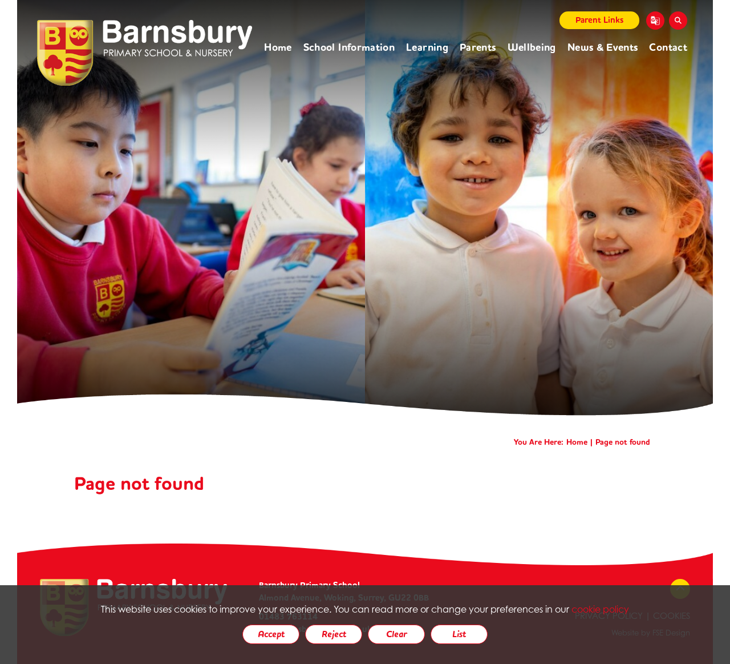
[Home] (144, 53)
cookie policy (600, 609)
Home (576, 442)
